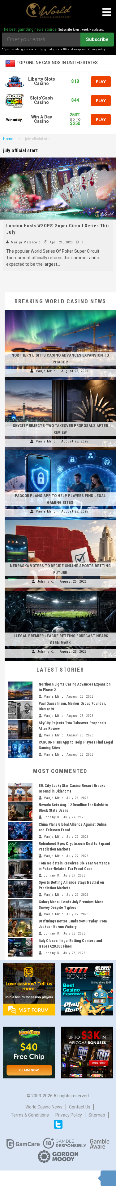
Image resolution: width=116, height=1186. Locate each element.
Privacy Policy (68, 1115)
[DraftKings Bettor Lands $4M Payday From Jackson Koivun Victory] (20, 927)
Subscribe (97, 39)
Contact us (79, 1106)
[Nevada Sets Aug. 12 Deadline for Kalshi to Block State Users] (20, 811)
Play (101, 81)
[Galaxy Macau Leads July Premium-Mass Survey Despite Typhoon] (20, 908)
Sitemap (96, 1115)
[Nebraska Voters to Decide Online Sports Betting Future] (60, 520)
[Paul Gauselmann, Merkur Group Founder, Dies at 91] (20, 710)
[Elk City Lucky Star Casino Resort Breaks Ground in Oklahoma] (20, 792)
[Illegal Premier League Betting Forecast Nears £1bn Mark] (60, 590)
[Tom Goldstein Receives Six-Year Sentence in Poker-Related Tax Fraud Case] (20, 869)
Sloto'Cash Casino (41, 100)
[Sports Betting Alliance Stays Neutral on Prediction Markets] (20, 889)
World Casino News (43, 1106)
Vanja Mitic (46, 371)
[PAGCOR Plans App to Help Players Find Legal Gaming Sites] (60, 450)
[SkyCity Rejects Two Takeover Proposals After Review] (60, 380)
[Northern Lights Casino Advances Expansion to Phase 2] (60, 310)
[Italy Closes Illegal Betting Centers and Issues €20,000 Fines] (20, 947)
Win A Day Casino (41, 119)
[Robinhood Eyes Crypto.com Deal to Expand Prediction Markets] (20, 850)
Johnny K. (45, 582)
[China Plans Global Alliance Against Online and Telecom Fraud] (20, 831)
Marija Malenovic (25, 242)
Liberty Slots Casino (41, 81)
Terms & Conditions (30, 1115)
